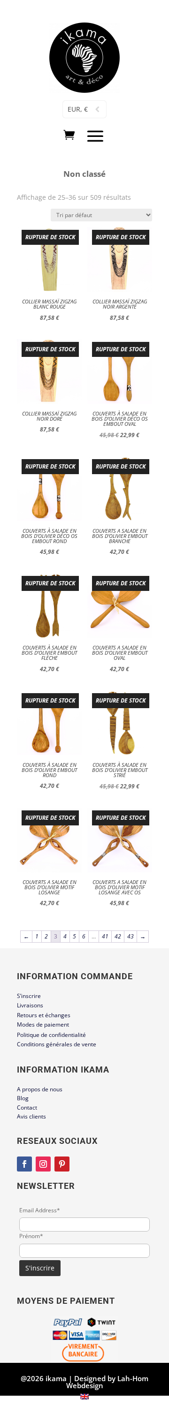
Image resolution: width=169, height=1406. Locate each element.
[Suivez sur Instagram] (43, 1164)
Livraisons (30, 1005)
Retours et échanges (43, 1015)
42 (118, 936)
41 (105, 936)
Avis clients (31, 1116)
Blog (23, 1098)
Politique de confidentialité (51, 1035)
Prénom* (31, 1236)
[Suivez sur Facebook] (24, 1164)
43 (130, 936)
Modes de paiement (43, 1024)
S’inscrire (29, 996)
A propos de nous (39, 1089)
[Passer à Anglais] (84, 1396)
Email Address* (39, 1210)
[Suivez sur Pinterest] (61, 1164)
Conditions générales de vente (56, 1044)
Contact (27, 1107)
